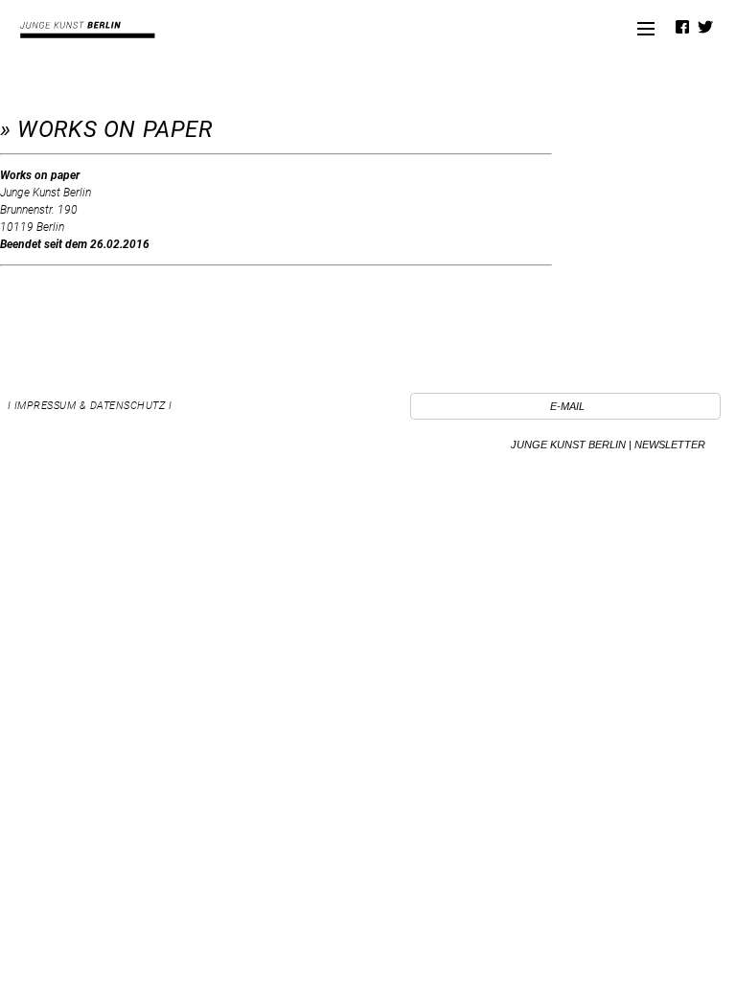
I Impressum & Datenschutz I (90, 405)
